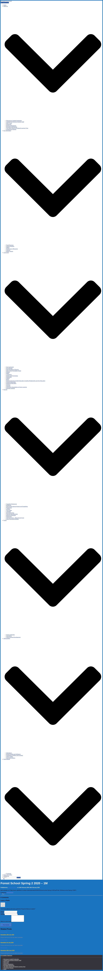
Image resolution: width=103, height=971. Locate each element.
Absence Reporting (11, 515)
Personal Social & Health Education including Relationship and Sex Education (25, 380)
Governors (8, 124)
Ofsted (7, 247)
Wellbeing (8, 505)
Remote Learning (10, 388)
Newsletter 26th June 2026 (8, 950)
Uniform (8, 509)
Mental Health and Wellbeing (13, 754)
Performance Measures (12, 248)
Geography (9, 377)
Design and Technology (12, 375)
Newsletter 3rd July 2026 (7, 942)
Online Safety (9, 756)
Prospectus (9, 507)
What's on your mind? (6, 921)
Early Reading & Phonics (12, 369)
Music (7, 379)
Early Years (9, 123)
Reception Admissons (11, 127)
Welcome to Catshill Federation (14, 120)
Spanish (8, 385)
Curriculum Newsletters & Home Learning (16, 387)
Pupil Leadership (10, 634)
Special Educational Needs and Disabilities (17, 506)
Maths (7, 373)
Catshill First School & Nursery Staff (15, 121)
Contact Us (6, 876)
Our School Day (10, 512)
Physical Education (11, 382)
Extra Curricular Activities (12, 519)
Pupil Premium (10, 245)
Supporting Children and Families (14, 755)
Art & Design (9, 368)
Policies (8, 250)
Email (2, 912)
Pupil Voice (9, 636)
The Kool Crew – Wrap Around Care (15, 517)
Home (4, 5)
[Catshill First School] (6, 1)
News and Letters (7, 874)
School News (10, 892)
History (8, 378)
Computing (9, 374)
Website (3, 914)
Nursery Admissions (11, 125)
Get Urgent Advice (10, 758)
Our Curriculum (10, 367)
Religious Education (11, 383)
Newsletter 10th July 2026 (7, 934)
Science (8, 384)
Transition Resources (11, 504)
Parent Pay (9, 516)
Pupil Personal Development (13, 637)
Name (2, 911)
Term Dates (9, 510)
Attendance (9, 753)
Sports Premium (10, 246)
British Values (9, 251)
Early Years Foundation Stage (13, 370)
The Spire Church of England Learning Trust (17, 128)
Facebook (8, 873)
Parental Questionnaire (12, 514)
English (8, 372)
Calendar (8, 511)
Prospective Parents (11, 129)
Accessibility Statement (6, 955)
